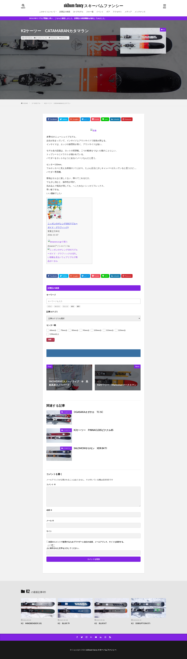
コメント (51, 484)
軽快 (72, 306)
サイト (49, 531)
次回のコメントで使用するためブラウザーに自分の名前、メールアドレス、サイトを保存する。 (86, 542)
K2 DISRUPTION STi (140, 623)
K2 (46, 38)
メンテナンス (140, 12)
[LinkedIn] (115, 119)
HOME (25, 103)
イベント (99, 12)
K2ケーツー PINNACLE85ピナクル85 (93, 430)
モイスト (57, 306)
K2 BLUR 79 (64, 623)
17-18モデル (40, 38)
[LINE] (105, 119)
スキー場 (89, 12)
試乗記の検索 (64, 12)
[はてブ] (85, 119)
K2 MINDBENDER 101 (31, 623)
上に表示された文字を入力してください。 (63, 548)
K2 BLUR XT (101, 623)
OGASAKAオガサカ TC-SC (88, 412)
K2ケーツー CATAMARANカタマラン (57, 103)
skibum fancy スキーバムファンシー (93, 6)
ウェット (65, 306)
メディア (128, 12)
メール (50, 521)
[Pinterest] (127, 119)
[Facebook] (52, 119)
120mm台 (54, 38)
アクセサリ (117, 12)
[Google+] (74, 119)
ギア (108, 12)
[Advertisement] (93, 81)
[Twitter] (63, 119)
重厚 (78, 306)
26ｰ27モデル (78, 12)
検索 (49, 339)
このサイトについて (47, 12)
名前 (49, 510)
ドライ (50, 306)
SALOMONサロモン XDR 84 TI (90, 448)
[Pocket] (95, 119)
